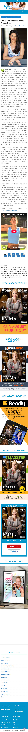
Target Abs (3, 685)
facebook (2, 709)
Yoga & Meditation (5, 694)
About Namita (16, 720)
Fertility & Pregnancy (6, 674)
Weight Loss (4, 688)
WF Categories (4, 720)
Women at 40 (4, 691)
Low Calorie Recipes (5, 722)
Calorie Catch (4, 663)
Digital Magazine (19, 711)
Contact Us (15, 727)
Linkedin (5, 709)
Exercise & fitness (5, 671)
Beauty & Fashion (7, 17)
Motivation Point (16, 17)
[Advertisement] (14, 618)
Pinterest (7, 709)
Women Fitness (8, 7)
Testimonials (15, 724)
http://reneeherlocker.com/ (10, 210)
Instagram (9, 709)
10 (22, 256)
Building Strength (5, 660)
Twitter (4, 709)
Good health (4, 677)
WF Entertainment (5, 727)
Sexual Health (4, 683)
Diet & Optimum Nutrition (7, 666)
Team (14, 722)
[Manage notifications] (24, 729)
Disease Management (6, 669)
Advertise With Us (19, 709)
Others (2, 697)
